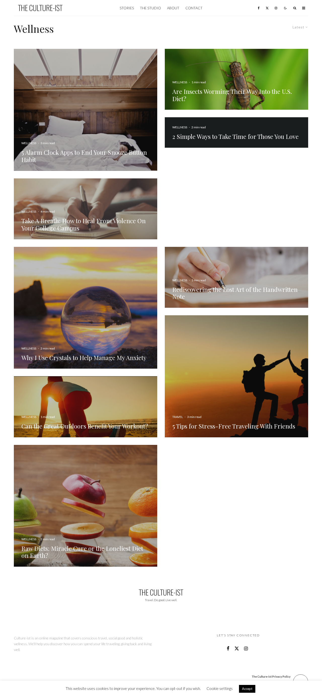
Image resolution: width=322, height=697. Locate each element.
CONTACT (194, 8)
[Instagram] (276, 8)
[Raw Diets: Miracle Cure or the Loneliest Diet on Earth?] (85, 506)
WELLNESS (179, 127)
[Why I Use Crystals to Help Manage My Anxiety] (85, 308)
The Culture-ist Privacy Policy (271, 676)
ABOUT (173, 8)
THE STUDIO (150, 8)
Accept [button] (247, 689)
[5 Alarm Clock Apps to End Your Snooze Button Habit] (85, 110)
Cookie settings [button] (220, 688)
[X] (267, 8)
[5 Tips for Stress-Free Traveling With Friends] (236, 376)
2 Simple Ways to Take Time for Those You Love (235, 136)
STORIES (127, 8)
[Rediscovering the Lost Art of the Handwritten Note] (236, 277)
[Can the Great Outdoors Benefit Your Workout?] (85, 406)
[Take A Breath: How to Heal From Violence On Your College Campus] (85, 208)
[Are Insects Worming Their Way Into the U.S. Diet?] (236, 79)
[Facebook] (259, 8)
